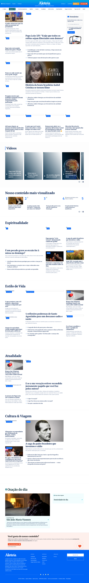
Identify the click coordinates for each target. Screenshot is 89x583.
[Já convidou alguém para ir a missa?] (52, 166)
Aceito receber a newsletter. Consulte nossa (75, 28)
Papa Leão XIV (77, 9)
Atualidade (43, 9)
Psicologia (29, 116)
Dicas (8, 318)
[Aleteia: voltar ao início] (44, 3)
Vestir (43, 562)
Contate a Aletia (62, 578)
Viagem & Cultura (68, 9)
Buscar (20, 3)
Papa (48, 228)
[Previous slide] (80, 182)
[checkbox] (67, 27)
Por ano (55, 556)
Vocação (28, 361)
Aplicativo (44, 558)
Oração (8, 63)
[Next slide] (83, 182)
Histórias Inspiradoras (22, 9)
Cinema (28, 63)
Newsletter (44, 556)
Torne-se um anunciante (52, 578)
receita (68, 116)
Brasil (84, 9)
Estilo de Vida (15, 286)
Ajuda (8, 38)
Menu (5, 9)
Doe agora (83, 3)
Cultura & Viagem (18, 416)
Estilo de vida (51, 9)
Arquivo (37, 9)
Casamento (69, 316)
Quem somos (35, 578)
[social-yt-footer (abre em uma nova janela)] (40, 574)
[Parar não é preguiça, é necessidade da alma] (71, 166)
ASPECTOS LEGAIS (43, 578)
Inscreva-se (44, 560)
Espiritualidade (59, 9)
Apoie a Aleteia (29, 578)
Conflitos (29, 13)
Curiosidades (9, 421)
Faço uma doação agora (13, 544)
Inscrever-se (71, 32)
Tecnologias (9, 291)
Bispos (68, 291)
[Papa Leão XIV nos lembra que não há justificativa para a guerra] (14, 166)
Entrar (71, 3)
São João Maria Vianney (50, 5)
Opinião (31, 9)
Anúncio (43, 563)
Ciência (68, 228)
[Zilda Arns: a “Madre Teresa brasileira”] (33, 166)
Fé (7, 228)
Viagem (8, 116)
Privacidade (68, 578)
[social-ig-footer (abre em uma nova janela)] (48, 574)
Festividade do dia (61, 500)
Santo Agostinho (30, 291)
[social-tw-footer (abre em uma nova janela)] (45, 574)
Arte (7, 86)
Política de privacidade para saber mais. (75, 29)
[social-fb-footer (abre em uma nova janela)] (43, 574)
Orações (11, 9)
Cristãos (48, 116)
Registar (75, 3)
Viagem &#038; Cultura (35, 562)
